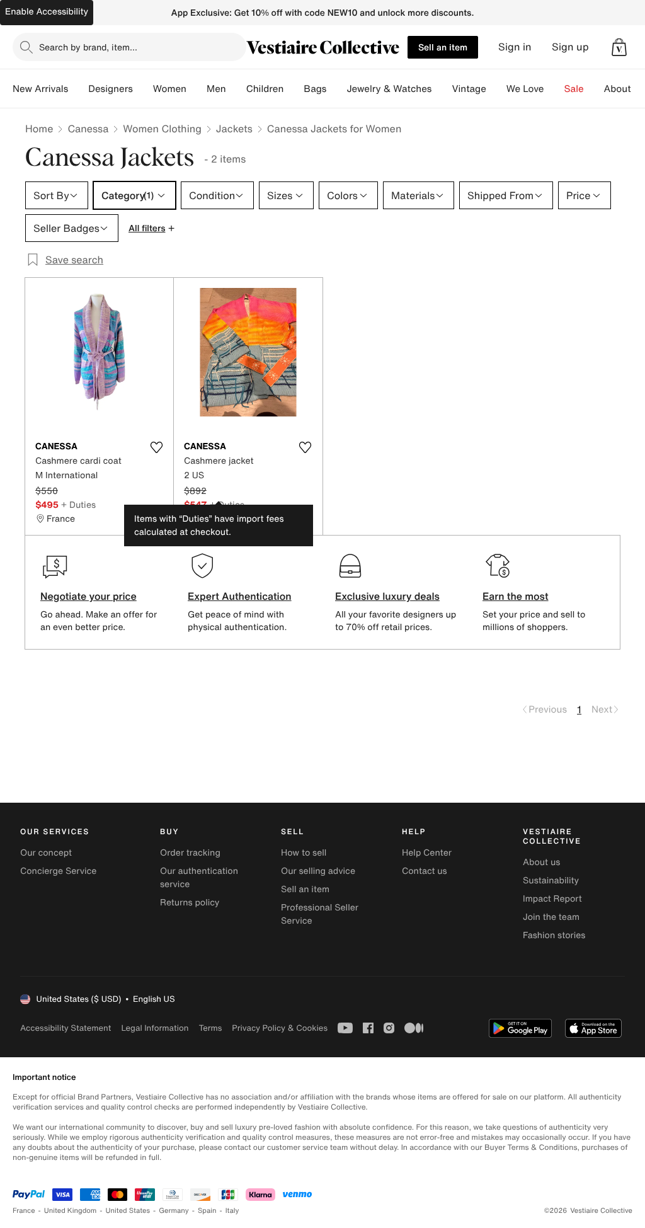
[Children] (293, 89)
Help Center (427, 852)
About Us (624, 89)
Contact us (424, 871)
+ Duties (78, 504)
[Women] (196, 89)
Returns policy (189, 902)
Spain (207, 1210)
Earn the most (515, 596)
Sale (574, 89)
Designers (110, 89)
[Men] (236, 89)
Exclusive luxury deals (387, 596)
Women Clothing (162, 128)
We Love (525, 89)
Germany (174, 1210)
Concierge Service (58, 871)
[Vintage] (496, 89)
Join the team (551, 917)
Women (169, 89)
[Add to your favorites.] (156, 447)
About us (541, 862)
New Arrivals (40, 89)
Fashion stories (554, 935)
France (24, 1210)
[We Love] (554, 89)
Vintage (469, 89)
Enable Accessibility (46, 11)
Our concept (46, 852)
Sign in (515, 47)
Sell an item (442, 47)
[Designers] (143, 89)
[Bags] (336, 89)
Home (39, 128)
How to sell (303, 852)
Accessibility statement (65, 1028)
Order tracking (190, 852)
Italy (232, 1210)
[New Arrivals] (78, 89)
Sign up (570, 47)
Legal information (154, 1028)
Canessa (87, 128)
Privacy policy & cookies (280, 1028)
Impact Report (552, 898)
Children (265, 89)
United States (128, 1210)
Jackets (234, 128)
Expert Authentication (240, 596)
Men (216, 89)
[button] (619, 47)
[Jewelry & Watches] (442, 89)
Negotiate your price (88, 596)
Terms (210, 1028)
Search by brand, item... (88, 47)
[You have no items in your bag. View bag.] (619, 47)
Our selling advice (318, 871)
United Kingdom (70, 1210)
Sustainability (551, 880)
